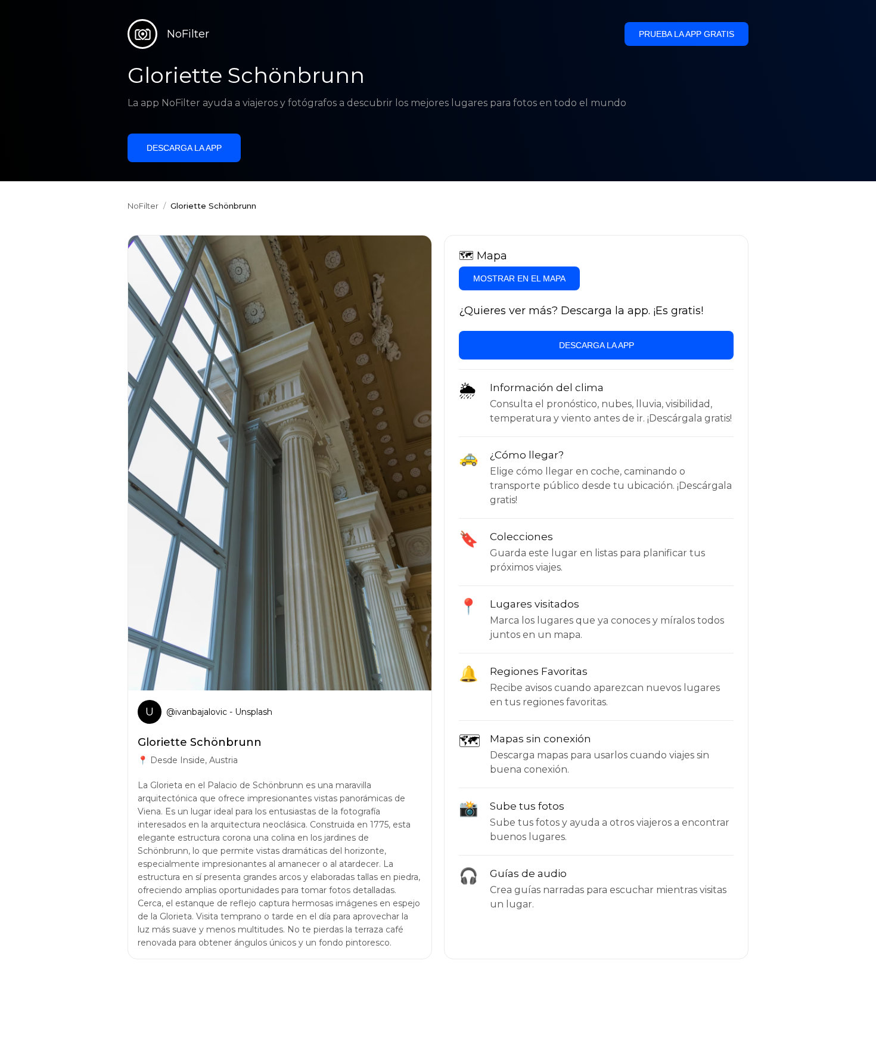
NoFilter (143, 205)
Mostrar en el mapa (519, 278)
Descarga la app (184, 148)
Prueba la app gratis (686, 34)
